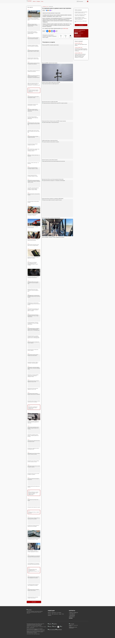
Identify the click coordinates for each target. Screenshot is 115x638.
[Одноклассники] (48, 10)
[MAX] (50, 10)
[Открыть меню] (87, 1)
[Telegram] (49, 10)
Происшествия (51, 6)
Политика (59, 612)
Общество (49, 612)
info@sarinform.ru (78, 36)
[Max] (75, 33)
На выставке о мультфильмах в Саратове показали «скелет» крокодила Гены (80, 15)
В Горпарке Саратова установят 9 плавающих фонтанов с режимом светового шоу (81, 12)
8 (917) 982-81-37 (78, 34)
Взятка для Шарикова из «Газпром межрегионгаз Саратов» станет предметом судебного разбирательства (80, 18)
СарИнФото (49, 615)
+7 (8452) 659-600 (72, 615)
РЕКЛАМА (71, 618)
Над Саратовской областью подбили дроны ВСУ (81, 21)
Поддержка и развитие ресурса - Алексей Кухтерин (73, 627)
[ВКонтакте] (46, 10)
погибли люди (65, 28)
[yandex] (52, 629)
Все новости (30, 7)
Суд (57, 612)
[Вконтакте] (54, 627)
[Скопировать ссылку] (51, 10)
